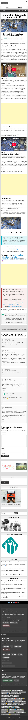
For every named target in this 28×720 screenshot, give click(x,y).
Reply (3, 346)
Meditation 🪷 (13, 309)
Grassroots (23, 703)
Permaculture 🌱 (20, 709)
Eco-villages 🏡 (21, 698)
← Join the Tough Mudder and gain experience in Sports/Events (14, 327)
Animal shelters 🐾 (22, 692)
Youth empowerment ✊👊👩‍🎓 (7, 714)
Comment (3, 434)
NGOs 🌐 (12, 707)
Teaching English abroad (18, 711)
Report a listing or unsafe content (15, 306)
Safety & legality (13, 622)
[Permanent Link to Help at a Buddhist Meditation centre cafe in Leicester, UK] (14, 25)
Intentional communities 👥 (12, 704)
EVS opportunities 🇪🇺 (10, 701)
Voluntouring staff (14, 314)
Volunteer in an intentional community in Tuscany (11, 574)
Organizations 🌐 (12, 709)
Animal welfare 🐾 (5, 693)
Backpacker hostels (5, 695)
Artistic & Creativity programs (15, 693)
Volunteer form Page (14, 249)
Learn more (15, 300)
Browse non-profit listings (13, 304)
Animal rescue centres (6, 692)
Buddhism (8, 309)
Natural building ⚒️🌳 (6, 707)
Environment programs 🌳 (16, 700)
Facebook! (20, 322)
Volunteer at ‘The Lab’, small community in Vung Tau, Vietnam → (14, 329)
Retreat (16, 259)
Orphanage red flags (7, 662)
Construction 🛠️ (15, 696)
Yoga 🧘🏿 (7, 310)
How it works (6, 622)
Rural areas (11, 711)
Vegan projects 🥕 (11, 712)
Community (16, 695)
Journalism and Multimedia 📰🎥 (7, 706)
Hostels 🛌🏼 (4, 704)
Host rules (16, 680)
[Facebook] (20, 11)
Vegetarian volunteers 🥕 (21, 712)
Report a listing (6, 625)
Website (3, 453)
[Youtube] (23, 11)
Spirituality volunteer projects (12, 256)
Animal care (14, 690)
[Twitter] (19, 11)
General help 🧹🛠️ (16, 703)
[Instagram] (22, 11)
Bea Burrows (8, 350)
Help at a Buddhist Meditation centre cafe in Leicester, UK (14, 16)
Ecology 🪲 (4, 700)
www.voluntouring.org (19, 320)
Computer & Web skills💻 (6, 696)
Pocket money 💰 (5, 711)
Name (3, 448)
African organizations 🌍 (6, 690)
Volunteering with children (8, 665)
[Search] (27, 11)
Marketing (16, 706)
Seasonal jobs (21, 630)
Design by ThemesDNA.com (14, 719)
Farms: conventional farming (20, 701)
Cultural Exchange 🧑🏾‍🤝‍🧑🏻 (6, 698)
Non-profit (11, 630)
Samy (6, 339)
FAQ (12, 646)
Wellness (3, 310)
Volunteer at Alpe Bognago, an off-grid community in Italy (13, 568)
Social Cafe (19, 309)
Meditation (6, 259)
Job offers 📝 (20, 704)
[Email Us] (25, 11)
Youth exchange (16, 714)
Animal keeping (20, 690)
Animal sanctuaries (14, 692)
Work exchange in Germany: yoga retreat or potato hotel (13, 561)
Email (2, 450)
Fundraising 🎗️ (4, 703)
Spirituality (24, 309)
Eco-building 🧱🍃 (14, 698)
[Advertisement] (14, 113)
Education (8, 700)
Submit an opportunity (8, 680)
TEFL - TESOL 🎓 (4, 712)
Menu (4, 10)
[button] (14, 466)
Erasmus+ (3, 701)
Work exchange (5, 630)
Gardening (10, 703)
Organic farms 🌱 (5, 709)
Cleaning (11, 695)
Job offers (16, 630)
